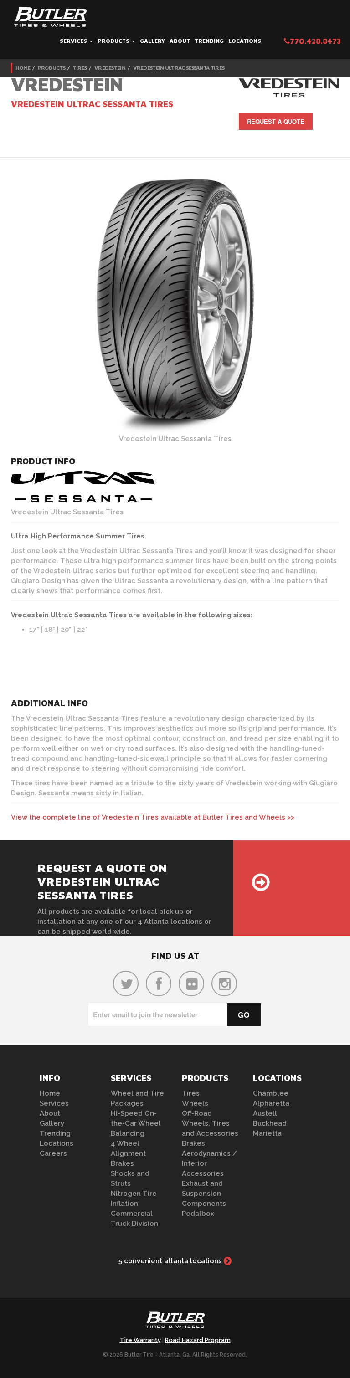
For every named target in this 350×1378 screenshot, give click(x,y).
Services (74, 40)
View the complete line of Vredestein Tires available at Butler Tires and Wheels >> (152, 817)
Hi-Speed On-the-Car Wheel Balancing (136, 1123)
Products (114, 40)
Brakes (122, 1163)
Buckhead (270, 1123)
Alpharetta (271, 1103)
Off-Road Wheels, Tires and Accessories (210, 1123)
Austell (265, 1113)
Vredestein (109, 67)
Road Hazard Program (198, 1340)
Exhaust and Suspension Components (204, 1193)
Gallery (152, 40)
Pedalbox (198, 1213)
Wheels (195, 1103)
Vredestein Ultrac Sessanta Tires (179, 67)
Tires (80, 67)
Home (22, 67)
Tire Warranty (140, 1340)
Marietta (267, 1133)
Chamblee (270, 1093)
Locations (244, 40)
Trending (209, 40)
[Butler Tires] (175, 1322)
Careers (53, 1153)
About (180, 40)
